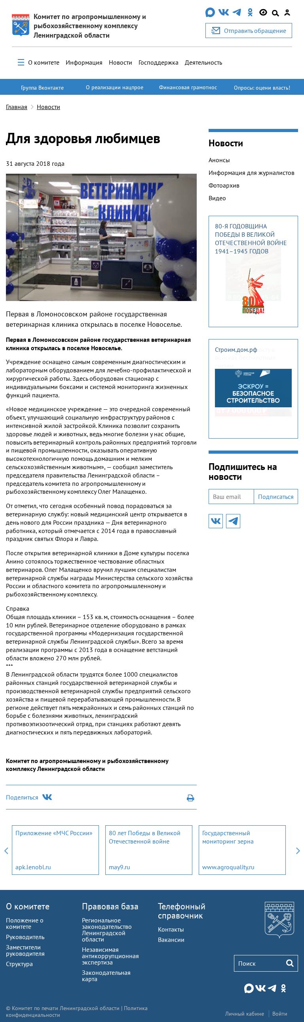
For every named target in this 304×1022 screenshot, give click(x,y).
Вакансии (171, 939)
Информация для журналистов (251, 172)
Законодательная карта (106, 975)
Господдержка (159, 62)
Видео (217, 198)
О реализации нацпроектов (114, 91)
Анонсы (219, 160)
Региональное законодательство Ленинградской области (107, 929)
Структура (19, 964)
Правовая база (110, 906)
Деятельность (203, 62)
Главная (16, 107)
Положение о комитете (25, 923)
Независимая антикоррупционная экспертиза (110, 955)
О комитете (43, 62)
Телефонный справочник (181, 911)
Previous (6, 850)
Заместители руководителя (25, 950)
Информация (84, 62)
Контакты (171, 929)
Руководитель (25, 937)
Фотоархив (224, 185)
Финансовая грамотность (188, 91)
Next (298, 850)
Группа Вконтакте (42, 87)
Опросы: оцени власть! (262, 87)
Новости (120, 62)
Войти (279, 1013)
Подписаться (276, 496)
